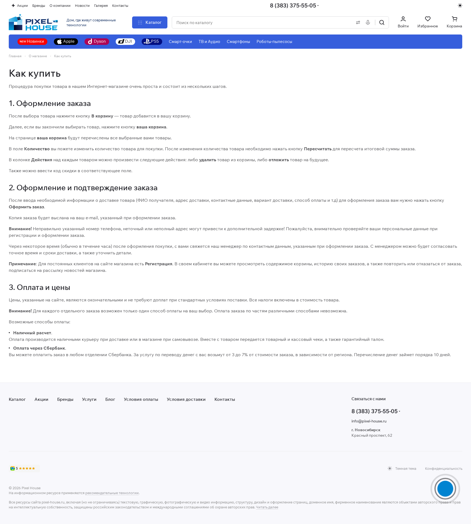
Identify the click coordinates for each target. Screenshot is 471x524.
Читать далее (267, 507)
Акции (41, 399)
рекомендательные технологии (112, 493)
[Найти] (382, 22)
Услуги (89, 399)
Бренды (65, 399)
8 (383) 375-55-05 (293, 5)
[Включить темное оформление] (460, 5)
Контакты (224, 399)
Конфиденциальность (443, 468)
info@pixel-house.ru (368, 421)
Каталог (17, 399)
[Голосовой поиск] (369, 22)
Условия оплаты (141, 399)
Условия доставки (186, 399)
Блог (110, 399)
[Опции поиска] (357, 22)
